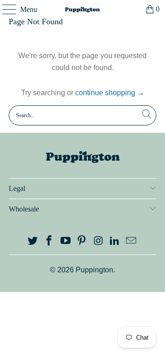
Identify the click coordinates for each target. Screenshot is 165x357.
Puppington (94, 270)
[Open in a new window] (33, 241)
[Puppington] (82, 9)
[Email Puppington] (131, 241)
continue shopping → (109, 93)
